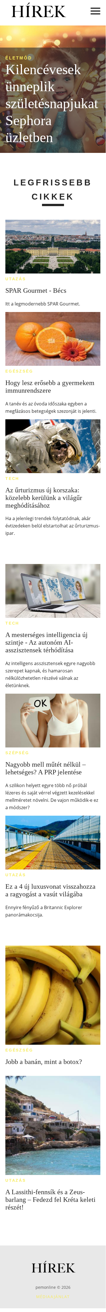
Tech (12, 478)
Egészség (19, 371)
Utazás (15, 279)
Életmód (18, 57)
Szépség (17, 753)
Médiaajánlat (53, 1296)
